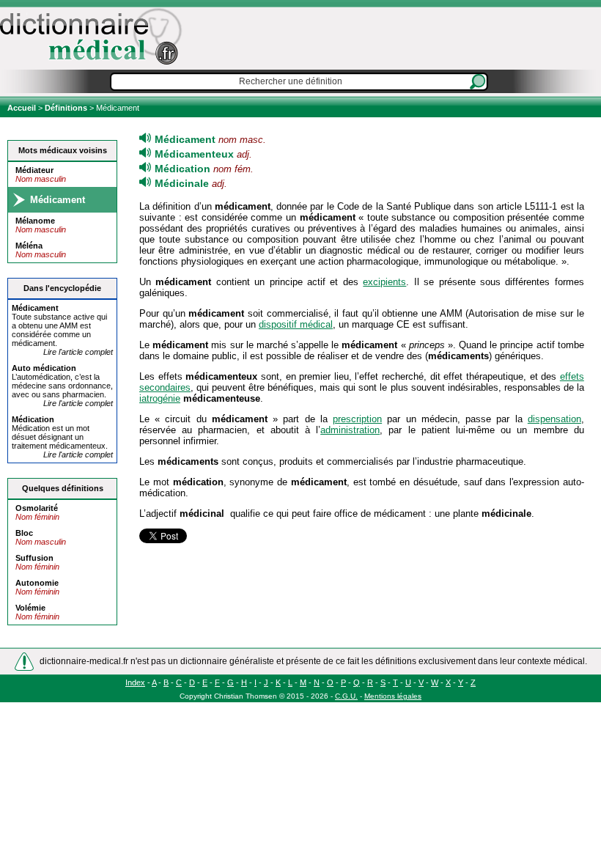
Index (135, 682)
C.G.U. (346, 696)
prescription (357, 418)
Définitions (66, 107)
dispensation (554, 418)
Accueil (22, 107)
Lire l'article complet (78, 351)
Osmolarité (36, 508)
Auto (44, 368)
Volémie (30, 607)
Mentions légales (392, 696)
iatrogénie (159, 398)
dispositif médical (296, 324)
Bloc (24, 533)
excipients (384, 281)
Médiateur (34, 170)
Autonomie (37, 582)
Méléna (29, 245)
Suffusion (34, 557)
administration (350, 429)
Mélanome (35, 220)
